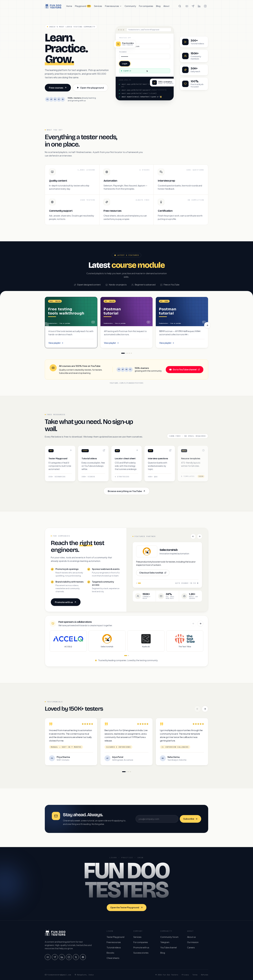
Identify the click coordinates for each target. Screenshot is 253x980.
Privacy (185, 975)
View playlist (57, 343)
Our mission (193, 942)
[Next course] (207, 325)
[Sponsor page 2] (128, 655)
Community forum (169, 937)
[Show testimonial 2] (126, 771)
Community (130, 6)
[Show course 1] (123, 353)
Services (98, 6)
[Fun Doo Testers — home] (53, 6)
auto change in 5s (185, 583)
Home (69, 6)
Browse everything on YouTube (125, 491)
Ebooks (110, 952)
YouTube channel (168, 947)
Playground (82, 6)
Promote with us (64, 602)
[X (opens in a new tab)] (76, 957)
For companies (146, 6)
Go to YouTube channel (188, 370)
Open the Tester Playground (124, 907)
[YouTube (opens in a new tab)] (187, 6)
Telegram (164, 942)
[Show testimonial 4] (130, 771)
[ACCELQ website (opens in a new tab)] (146, 551)
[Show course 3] (127, 353)
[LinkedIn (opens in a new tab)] (199, 6)
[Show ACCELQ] (137, 583)
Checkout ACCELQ (148, 573)
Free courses (60, 88)
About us (191, 937)
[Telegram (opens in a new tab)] (193, 6)
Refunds (204, 975)
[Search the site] (180, 6)
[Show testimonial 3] (128, 771)
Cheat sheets (113, 958)
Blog (158, 6)
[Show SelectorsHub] (140, 583)
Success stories (140, 952)
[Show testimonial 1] (124, 771)
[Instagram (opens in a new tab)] (205, 6)
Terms (195, 975)
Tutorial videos (114, 947)
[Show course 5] (131, 353)
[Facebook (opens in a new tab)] (83, 957)
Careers (191, 947)
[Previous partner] (193, 536)
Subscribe (188, 818)
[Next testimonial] (205, 709)
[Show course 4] (129, 353)
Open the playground (92, 87)
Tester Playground (115, 937)
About (166, 6)
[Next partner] (199, 536)
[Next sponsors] (200, 624)
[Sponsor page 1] (125, 655)
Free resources (112, 6)
